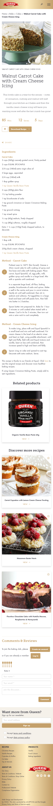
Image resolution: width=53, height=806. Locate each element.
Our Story (5, 771)
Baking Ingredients (34, 756)
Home (4, 13)
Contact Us (5, 785)
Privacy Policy (6, 779)
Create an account (40, 649)
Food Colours (33, 753)
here (47, 361)
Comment (45, 699)
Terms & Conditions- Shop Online (13, 776)
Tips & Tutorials (7, 762)
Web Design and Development (12, 800)
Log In (35, 656)
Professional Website (9, 788)
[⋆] (46, 459)
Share (8, 142)
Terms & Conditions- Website (11, 774)
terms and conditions (22, 733)
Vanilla (30, 751)
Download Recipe (19, 129)
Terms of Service (20, 804)
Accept (19, 733)
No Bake (5, 759)
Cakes (18, 13)
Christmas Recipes (8, 751)
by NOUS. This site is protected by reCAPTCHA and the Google (24, 802)
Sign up (26, 725)
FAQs (3, 782)
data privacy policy (22, 737)
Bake (11, 13)
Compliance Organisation (10, 790)
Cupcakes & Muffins (8, 756)
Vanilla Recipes (7, 753)
